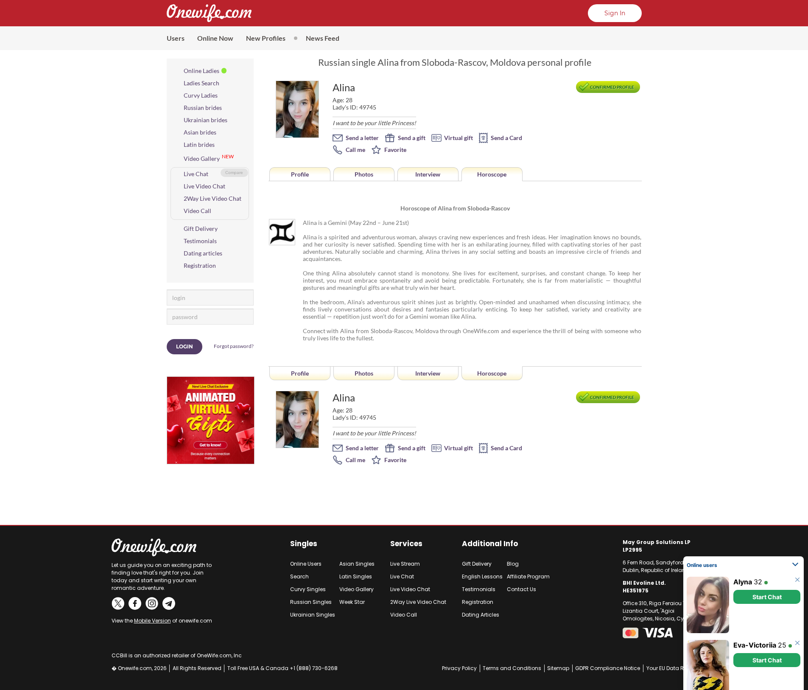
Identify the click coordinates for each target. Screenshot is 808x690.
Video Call (197, 210)
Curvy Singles (308, 589)
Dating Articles (480, 614)
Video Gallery (202, 158)
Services (406, 544)
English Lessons (482, 576)
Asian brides (200, 132)
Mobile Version (152, 620)
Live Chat (196, 173)
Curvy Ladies (201, 95)
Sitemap (558, 668)
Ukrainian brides (205, 119)
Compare (234, 172)
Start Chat (767, 587)
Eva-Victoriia (754, 635)
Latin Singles (355, 576)
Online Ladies (201, 70)
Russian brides (203, 107)
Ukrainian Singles (312, 614)
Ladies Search (201, 83)
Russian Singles (311, 602)
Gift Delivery (201, 228)
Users (176, 38)
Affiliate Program (528, 576)
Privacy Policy (459, 668)
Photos (364, 174)
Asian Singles (357, 563)
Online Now (215, 38)
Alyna (742, 572)
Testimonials (200, 240)
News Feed (322, 38)
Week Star (352, 602)
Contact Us (521, 589)
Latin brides (199, 144)
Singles (303, 544)
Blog (513, 563)
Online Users (306, 563)
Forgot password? (234, 346)
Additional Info (490, 544)
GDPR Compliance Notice (607, 668)
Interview (427, 174)
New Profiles (265, 38)
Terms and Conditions (512, 668)
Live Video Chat (204, 186)
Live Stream (405, 563)
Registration (200, 265)
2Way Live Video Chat (212, 198)
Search (299, 576)
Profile (300, 174)
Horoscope (491, 174)
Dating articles (203, 253)
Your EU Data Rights (671, 668)
